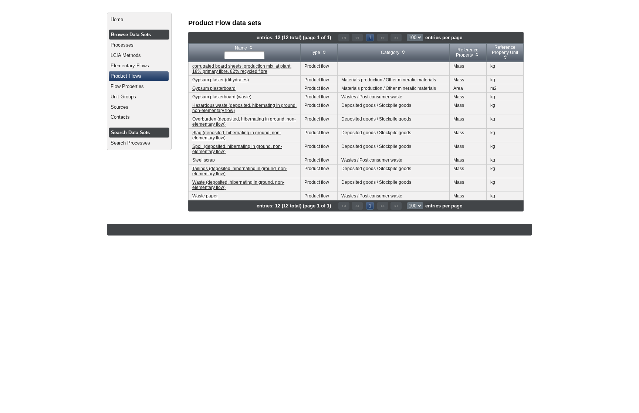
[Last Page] (396, 37)
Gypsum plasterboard (214, 88)
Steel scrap (203, 160)
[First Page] (343, 37)
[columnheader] (245, 52)
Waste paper (205, 196)
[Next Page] (382, 37)
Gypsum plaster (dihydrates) (220, 79)
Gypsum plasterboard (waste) (221, 96)
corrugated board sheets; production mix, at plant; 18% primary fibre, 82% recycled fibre (241, 69)
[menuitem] (139, 19)
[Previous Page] (357, 37)
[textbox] (244, 55)
